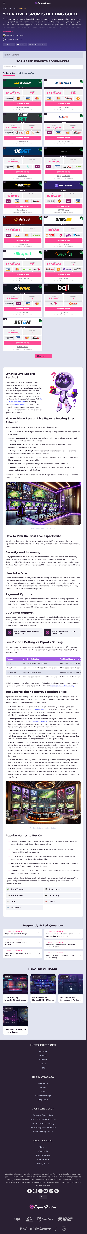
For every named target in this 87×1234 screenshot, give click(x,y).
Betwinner (43, 1051)
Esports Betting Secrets (43, 1131)
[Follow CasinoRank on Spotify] (51, 1191)
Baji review (63, 312)
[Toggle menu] (4, 3)
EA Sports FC (43, 1099)
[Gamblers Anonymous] (29, 1219)
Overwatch (43, 1083)
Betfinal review (22, 210)
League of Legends (40, 721)
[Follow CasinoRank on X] (40, 1191)
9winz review (64, 278)
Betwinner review (22, 107)
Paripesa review (64, 141)
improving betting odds (39, 709)
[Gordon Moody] (65, 1219)
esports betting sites (21, 404)
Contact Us (43, 1151)
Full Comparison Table (26, 73)
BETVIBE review (63, 210)
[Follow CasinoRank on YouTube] (46, 1191)
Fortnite (43, 1087)
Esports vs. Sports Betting (43, 1123)
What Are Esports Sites (43, 1115)
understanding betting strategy (62, 686)
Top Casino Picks (9, 73)
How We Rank (43, 1159)
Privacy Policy (43, 1163)
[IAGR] (17, 1219)
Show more (41, 356)
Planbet (43, 1063)
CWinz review (22, 312)
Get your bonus (22, 103)
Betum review (22, 347)
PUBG (43, 1091)
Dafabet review (22, 244)
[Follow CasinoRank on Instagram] (35, 1191)
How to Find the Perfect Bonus (43, 1119)
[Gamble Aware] (38, 1228)
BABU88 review (63, 244)
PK (42, 1197)
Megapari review (63, 176)
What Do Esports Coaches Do (43, 1127)
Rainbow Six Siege (43, 1095)
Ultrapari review (22, 278)
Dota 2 (26, 721)
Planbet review (22, 141)
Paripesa (43, 1059)
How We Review (43, 1155)
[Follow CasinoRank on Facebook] (29, 1191)
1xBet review (22, 176)
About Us (43, 1147)
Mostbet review (63, 107)
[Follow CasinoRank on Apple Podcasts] (56, 1191)
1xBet (43, 1068)
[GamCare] (45, 1219)
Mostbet (43, 1055)
